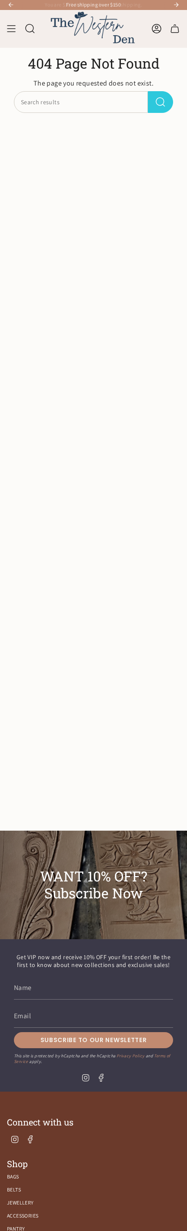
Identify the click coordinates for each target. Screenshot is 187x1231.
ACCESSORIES (22, 1215)
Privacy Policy (131, 1056)
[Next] (176, 5)
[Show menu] (11, 29)
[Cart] (175, 29)
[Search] (160, 102)
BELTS (14, 1189)
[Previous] (11, 5)
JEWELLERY (20, 1202)
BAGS (13, 1176)
